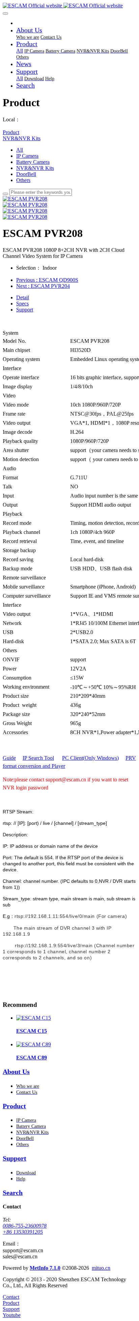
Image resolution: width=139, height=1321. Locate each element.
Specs (22, 303)
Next (43, 286)
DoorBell (26, 174)
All (19, 51)
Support (24, 309)
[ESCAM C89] (33, 1044)
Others (23, 180)
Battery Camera (33, 162)
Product (11, 132)
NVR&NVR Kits (21, 138)
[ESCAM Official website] (69, 6)
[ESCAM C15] (33, 1018)
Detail (22, 297)
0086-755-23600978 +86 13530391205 (25, 1229)
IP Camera (27, 156)
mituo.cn (101, 1268)
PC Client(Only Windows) (90, 758)
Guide (9, 758)
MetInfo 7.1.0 (45, 1268)
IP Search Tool (38, 758)
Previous (47, 280)
